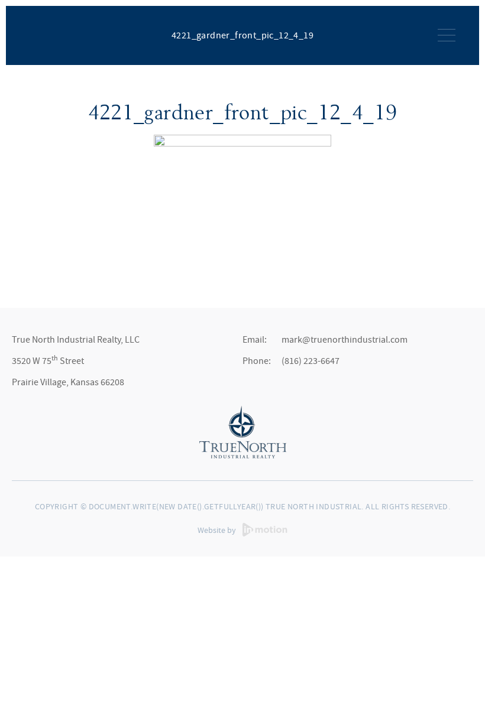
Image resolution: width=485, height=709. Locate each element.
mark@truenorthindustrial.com (345, 340)
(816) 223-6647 (311, 361)
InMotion (264, 529)
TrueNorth (49, 34)
